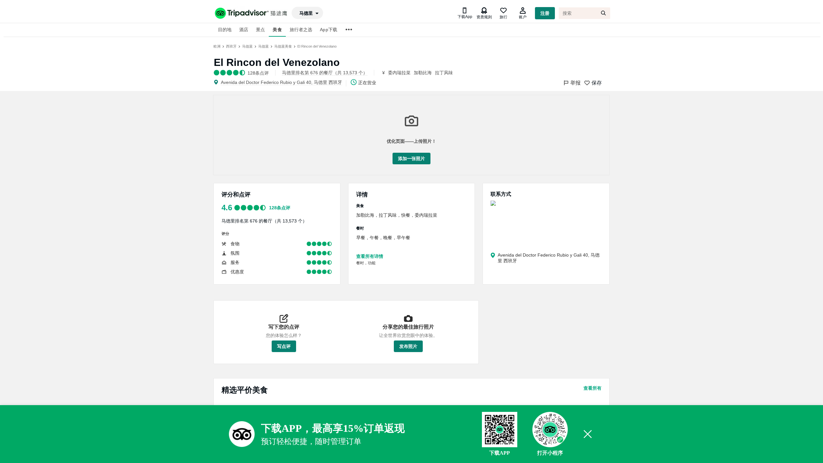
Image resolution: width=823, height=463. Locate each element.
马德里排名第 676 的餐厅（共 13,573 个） (264, 220)
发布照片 (408, 346)
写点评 (284, 346)
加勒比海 (423, 72)
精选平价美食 (245, 390)
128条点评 (279, 207)
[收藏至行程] (305, 411)
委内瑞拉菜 (399, 72)
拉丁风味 (444, 72)
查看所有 (592, 388)
